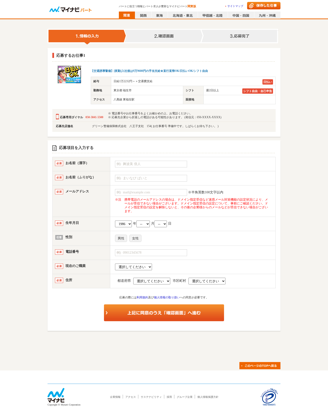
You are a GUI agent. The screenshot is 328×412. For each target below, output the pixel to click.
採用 (169, 396)
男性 (121, 238)
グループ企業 (185, 396)
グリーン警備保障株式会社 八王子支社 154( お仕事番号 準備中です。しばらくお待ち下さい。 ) (155, 126)
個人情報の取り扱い (167, 297)
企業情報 (115, 396)
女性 (135, 238)
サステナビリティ (151, 396)
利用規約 (142, 297)
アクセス (130, 396)
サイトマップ (235, 6)
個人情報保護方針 (208, 396)
